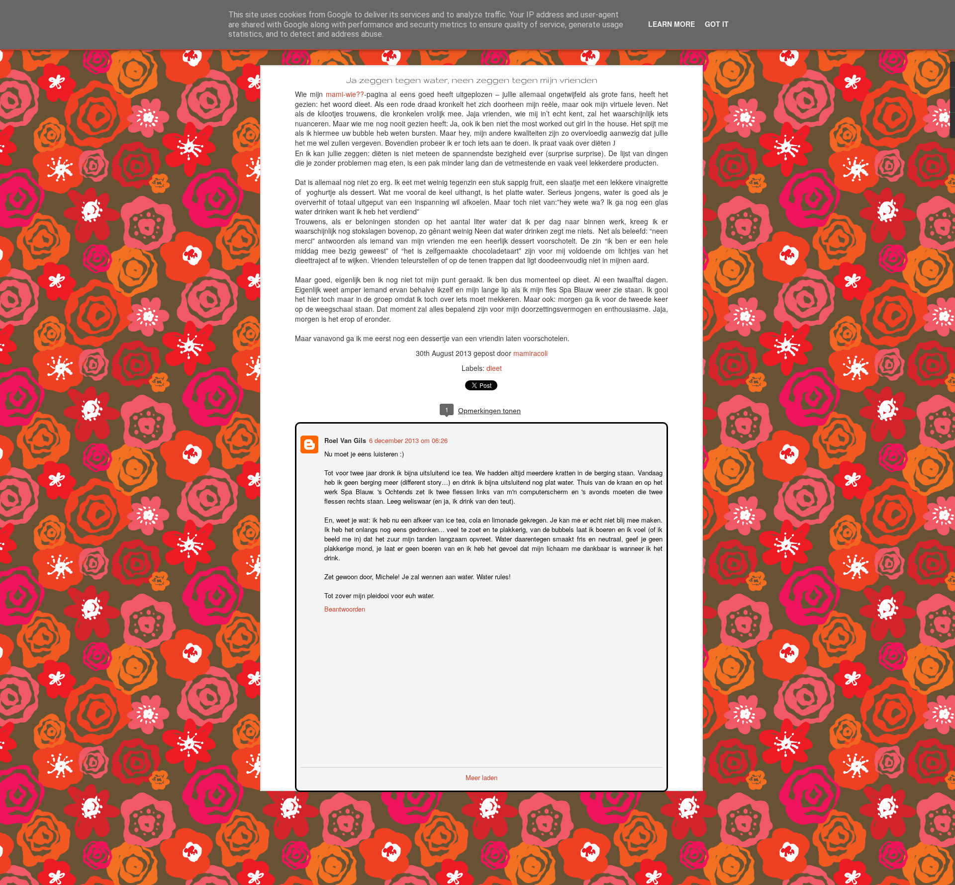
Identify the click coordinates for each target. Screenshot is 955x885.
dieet (494, 368)
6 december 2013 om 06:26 (407, 439)
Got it (717, 24)
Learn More (671, 24)
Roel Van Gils (344, 439)
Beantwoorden (343, 608)
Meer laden (481, 776)
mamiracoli (530, 353)
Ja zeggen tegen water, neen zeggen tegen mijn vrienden (471, 80)
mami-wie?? (345, 94)
